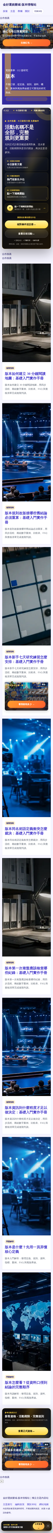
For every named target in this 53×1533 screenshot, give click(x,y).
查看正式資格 (26, 1431)
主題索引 (7, 1504)
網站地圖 (44, 1504)
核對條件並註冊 (26, 224)
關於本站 (32, 1504)
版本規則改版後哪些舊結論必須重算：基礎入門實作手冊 (26, 517)
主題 (12, 11)
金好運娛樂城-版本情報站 (19, 4)
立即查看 (39, 1526)
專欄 (20, 11)
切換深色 (38, 11)
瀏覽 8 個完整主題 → (16, 99)
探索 (5, 11)
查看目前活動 (26, 233)
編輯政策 (19, 1504)
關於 (27, 11)
